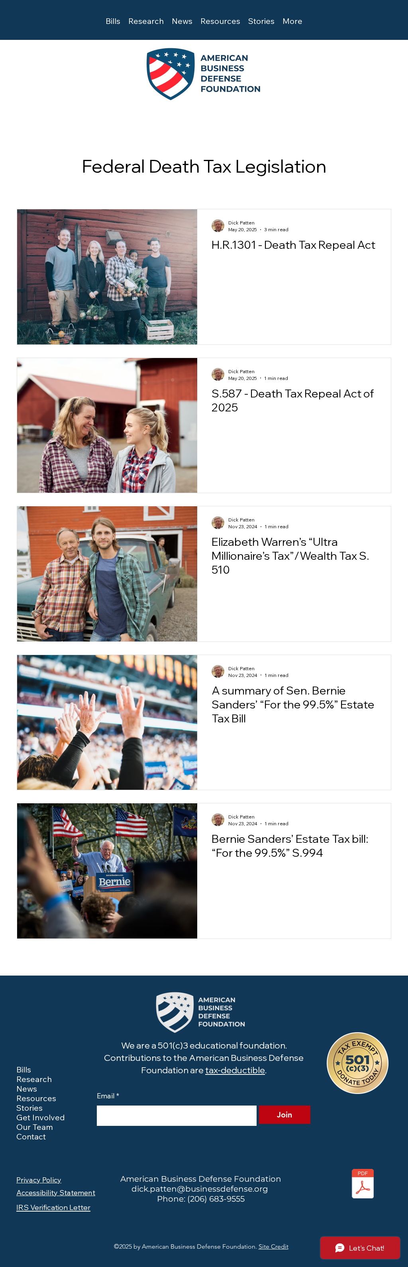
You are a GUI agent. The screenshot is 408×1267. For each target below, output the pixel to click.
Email (108, 1095)
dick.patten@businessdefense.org (199, 1189)
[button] (113, 19)
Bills (23, 1069)
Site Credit (273, 1246)
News (26, 1089)
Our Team (34, 1127)
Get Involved (40, 1117)
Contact (31, 1136)
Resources (36, 1098)
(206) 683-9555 (216, 1199)
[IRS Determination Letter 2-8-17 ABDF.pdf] (363, 1184)
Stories (29, 1108)
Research (34, 1079)
